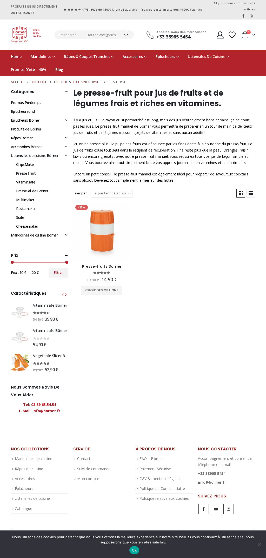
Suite (20, 217)
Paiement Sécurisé (155, 468)
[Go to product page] (20, 312)
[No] (259, 544)
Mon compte (88, 478)
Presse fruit (26, 173)
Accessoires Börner (26, 146)
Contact (83, 458)
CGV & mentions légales (159, 478)
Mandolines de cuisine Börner (34, 235)
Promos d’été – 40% (28, 69)
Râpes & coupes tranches (87, 56)
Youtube (216, 509)
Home (16, 56)
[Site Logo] (26, 35)
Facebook (203, 509)
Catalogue (23, 508)
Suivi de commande (93, 468)
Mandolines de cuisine (33, 458)
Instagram (228, 509)
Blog (59, 69)
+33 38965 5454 (211, 473)
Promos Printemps (26, 102)
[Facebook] (243, 15)
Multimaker (25, 199)
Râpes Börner (22, 137)
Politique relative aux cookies (164, 498)
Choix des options (101, 290)
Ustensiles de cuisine (206, 56)
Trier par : (80, 193)
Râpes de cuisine (29, 468)
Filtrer (58, 272)
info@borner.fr (212, 482)
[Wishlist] (232, 34)
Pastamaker (26, 208)
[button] (240, 193)
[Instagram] (251, 15)
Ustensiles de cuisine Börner (34, 155)
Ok (134, 550)
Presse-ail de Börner (32, 190)
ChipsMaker (25, 164)
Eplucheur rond (23, 111)
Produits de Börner (26, 129)
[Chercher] (126, 34)
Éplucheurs (165, 56)
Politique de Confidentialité (162, 488)
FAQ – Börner (151, 458)
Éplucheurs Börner (25, 120)
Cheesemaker (27, 226)
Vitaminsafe (25, 182)
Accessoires (133, 56)
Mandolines (41, 56)
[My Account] (220, 34)
